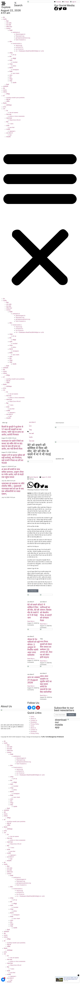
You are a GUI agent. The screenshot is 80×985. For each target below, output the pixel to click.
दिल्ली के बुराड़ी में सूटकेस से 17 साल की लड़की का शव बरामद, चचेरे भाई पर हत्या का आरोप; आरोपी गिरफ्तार (13, 430)
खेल (4, 88)
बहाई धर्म (8, 99)
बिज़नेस (4, 103)
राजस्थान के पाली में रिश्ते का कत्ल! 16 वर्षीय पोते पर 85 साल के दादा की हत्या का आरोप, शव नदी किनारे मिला (12, 445)
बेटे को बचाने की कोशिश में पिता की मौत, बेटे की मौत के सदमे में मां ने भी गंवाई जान (33, 611)
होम (4, 17)
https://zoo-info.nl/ (15, 120)
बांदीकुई (14, 58)
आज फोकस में (9, 133)
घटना (30, 426)
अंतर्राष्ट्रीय (5, 86)
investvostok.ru (17, 43)
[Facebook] (56, 9)
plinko (14, 66)
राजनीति (8, 129)
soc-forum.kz (20, 49)
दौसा (10, 56)
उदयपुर (11, 53)
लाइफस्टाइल (9, 118)
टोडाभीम (14, 82)
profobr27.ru (19, 47)
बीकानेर (11, 67)
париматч (12, 131)
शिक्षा (7, 122)
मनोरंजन (5, 92)
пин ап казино (13, 112)
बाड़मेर (10, 60)
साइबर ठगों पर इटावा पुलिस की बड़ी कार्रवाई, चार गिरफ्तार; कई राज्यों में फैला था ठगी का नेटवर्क (13, 459)
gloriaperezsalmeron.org (23, 38)
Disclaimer (34, 722)
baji (10, 135)
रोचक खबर (8, 114)
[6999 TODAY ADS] (66, 427)
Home (32, 716)
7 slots (11, 123)
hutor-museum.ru (21, 39)
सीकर (10, 41)
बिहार (7, 21)
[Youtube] (65, 9)
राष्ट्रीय (5, 19)
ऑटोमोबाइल (9, 105)
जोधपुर (10, 79)
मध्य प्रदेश (8, 25)
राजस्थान (8, 28)
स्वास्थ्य (5, 90)
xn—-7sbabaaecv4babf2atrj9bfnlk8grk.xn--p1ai (30, 51)
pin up (14, 54)
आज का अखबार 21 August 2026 (33, 680)
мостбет (12, 127)
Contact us (34, 720)
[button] (15, 3)
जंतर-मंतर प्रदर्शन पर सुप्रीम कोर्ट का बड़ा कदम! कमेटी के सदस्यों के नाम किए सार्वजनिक (46, 684)
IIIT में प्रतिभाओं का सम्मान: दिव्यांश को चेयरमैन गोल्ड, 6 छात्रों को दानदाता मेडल (46, 612)
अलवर (10, 75)
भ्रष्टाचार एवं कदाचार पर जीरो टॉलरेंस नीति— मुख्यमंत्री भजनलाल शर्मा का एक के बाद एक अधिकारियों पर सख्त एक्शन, (13, 488)
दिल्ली (7, 84)
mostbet (14, 62)
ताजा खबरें (31, 433)
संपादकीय (8, 136)
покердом (15, 69)
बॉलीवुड (8, 94)
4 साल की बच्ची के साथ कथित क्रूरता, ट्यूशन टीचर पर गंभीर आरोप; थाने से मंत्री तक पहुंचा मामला (13, 473)
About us (33, 718)
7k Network (60, 737)
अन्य (4, 109)
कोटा (10, 77)
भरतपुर (10, 64)
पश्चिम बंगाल (9, 26)
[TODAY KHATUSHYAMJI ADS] (66, 442)
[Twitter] (60, 9)
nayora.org (19, 45)
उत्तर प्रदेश (8, 23)
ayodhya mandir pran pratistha (15, 97)
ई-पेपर (4, 107)
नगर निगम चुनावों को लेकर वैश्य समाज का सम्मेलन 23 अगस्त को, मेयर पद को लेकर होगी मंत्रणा (46, 649)
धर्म (3, 95)
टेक (7, 110)
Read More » (31, 621)
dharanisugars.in (20, 34)
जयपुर (10, 81)
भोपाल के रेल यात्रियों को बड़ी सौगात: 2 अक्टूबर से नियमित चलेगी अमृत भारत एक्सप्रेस (33, 647)
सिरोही (10, 30)
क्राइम (7, 125)
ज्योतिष (7, 101)
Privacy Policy (35, 724)
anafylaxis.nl (16, 32)
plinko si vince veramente (16, 116)
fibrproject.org (20, 36)
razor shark (15, 73)
